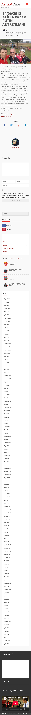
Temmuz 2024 (7, 347)
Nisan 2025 (7, 321)
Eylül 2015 (6, 592)
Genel (12, 32)
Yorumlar (12, 258)
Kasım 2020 (7, 458)
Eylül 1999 (6, 644)
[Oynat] (4, 709)
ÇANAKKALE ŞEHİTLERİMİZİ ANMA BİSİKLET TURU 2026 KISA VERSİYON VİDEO (17, 284)
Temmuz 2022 (7, 404)
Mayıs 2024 (7, 353)
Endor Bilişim (26, 713)
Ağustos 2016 (7, 589)
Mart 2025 (6, 324)
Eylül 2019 (6, 503)
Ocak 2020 (6, 490)
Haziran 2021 (7, 442)
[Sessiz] (24, 709)
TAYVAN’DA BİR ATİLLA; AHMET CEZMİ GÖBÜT (17, 277)
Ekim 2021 (6, 430)
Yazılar (5, 258)
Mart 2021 (6, 449)
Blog (7, 32)
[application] (15, 703)
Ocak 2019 (6, 529)
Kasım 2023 (7, 366)
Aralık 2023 (7, 362)
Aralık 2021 (7, 423)
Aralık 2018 (7, 532)
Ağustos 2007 (7, 640)
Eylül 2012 (6, 618)
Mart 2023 (6, 388)
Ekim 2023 (6, 369)
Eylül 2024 (6, 340)
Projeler (13, 33)
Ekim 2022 (6, 398)
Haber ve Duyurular (8, 248)
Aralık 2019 (7, 493)
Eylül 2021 (6, 433)
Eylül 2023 (6, 372)
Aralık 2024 (7, 331)
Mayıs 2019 (7, 516)
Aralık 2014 (7, 605)
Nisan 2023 (7, 385)
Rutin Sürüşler (20, 33)
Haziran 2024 (7, 350)
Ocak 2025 (6, 327)
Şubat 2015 (6, 602)
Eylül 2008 (6, 634)
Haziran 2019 (7, 513)
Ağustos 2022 (7, 401)
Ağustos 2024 (7, 343)
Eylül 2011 (6, 624)
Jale (2, 116)
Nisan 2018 (7, 557)
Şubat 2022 (6, 417)
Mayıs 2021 (7, 446)
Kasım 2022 (7, 394)
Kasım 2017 (7, 573)
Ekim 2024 (6, 337)
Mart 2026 (6, 305)
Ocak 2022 (6, 420)
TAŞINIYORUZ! (12, 263)
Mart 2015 (6, 599)
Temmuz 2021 (7, 439)
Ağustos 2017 (7, 583)
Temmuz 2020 (7, 471)
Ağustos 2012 (7, 621)
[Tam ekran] (26, 709)
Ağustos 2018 (7, 545)
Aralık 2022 (7, 391)
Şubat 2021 (6, 452)
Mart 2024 (6, 356)
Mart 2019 (6, 522)
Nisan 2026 (7, 302)
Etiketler (19, 258)
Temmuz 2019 (7, 509)
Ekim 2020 (6, 462)
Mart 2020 (6, 484)
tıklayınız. (11, 114)
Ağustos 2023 (7, 375)
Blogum (5, 245)
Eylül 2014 (6, 608)
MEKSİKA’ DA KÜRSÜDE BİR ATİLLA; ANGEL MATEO (16, 270)
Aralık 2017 (7, 570)
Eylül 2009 (6, 631)
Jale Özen (8, 29)
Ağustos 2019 (7, 506)
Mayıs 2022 (7, 410)
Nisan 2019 (7, 519)
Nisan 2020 (7, 481)
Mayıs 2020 (7, 477)
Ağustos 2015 (7, 596)
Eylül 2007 (6, 637)
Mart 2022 (6, 414)
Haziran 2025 (7, 318)
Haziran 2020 (7, 474)
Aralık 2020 (7, 455)
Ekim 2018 (6, 538)
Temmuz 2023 (7, 378)
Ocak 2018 (6, 567)
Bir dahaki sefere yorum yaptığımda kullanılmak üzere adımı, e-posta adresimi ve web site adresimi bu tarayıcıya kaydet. (15, 195)
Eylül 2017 (6, 580)
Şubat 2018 (6, 564)
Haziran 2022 (7, 407)
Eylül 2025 (6, 315)
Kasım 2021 (7, 426)
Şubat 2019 (6, 525)
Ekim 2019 (6, 500)
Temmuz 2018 (7, 548)
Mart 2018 (6, 561)
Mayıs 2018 (7, 554)
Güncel (17, 32)
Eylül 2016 (6, 586)
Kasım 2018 (7, 535)
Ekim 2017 (6, 576)
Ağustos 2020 (7, 468)
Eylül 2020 (6, 465)
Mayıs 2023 (7, 382)
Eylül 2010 (6, 628)
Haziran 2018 (7, 551)
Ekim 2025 (6, 311)
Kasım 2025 (7, 308)
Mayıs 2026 (7, 299)
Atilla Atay (8, 116)
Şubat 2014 (6, 612)
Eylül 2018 (6, 541)
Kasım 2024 (7, 334)
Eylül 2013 (6, 615)
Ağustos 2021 (7, 436)
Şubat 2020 (6, 487)
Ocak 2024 (6, 359)
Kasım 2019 (7, 497)
